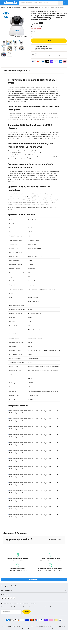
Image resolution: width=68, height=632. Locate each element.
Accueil (3, 7)
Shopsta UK (47, 628)
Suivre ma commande (36, 625)
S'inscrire (26, 612)
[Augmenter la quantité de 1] (45, 35)
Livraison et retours (24, 625)
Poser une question (56, 539)
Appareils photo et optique (13, 7)
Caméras (24, 7)
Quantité (33, 31)
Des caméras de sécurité (34, 7)
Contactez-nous (51, 625)
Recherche (15, 625)
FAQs (44, 625)
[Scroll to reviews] (49, 21)
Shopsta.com (54, 628)
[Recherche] (60, 3)
